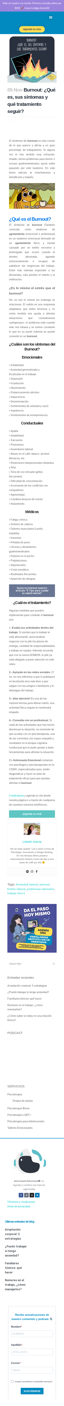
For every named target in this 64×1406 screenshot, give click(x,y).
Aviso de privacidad (18, 1206)
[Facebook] (36, 871)
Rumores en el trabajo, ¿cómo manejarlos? (15, 1284)
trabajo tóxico (16, 893)
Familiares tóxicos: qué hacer (24, 998)
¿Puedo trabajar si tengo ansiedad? (28, 992)
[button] (50, 17)
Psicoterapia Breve (18, 1108)
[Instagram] (32, 871)
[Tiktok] (26, 1195)
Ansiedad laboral (27, 884)
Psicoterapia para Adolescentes (25, 1121)
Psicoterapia (14, 1094)
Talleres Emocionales (19, 1127)
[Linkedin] (37, 1195)
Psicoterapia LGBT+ (19, 1115)
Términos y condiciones (21, 1202)
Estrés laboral (16, 889)
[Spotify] (27, 871)
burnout (45, 884)
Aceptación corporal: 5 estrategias (27, 985)
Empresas (36, 117)
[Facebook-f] (21, 1195)
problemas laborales (40, 889)
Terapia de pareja (22, 1100)
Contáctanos (16, 795)
